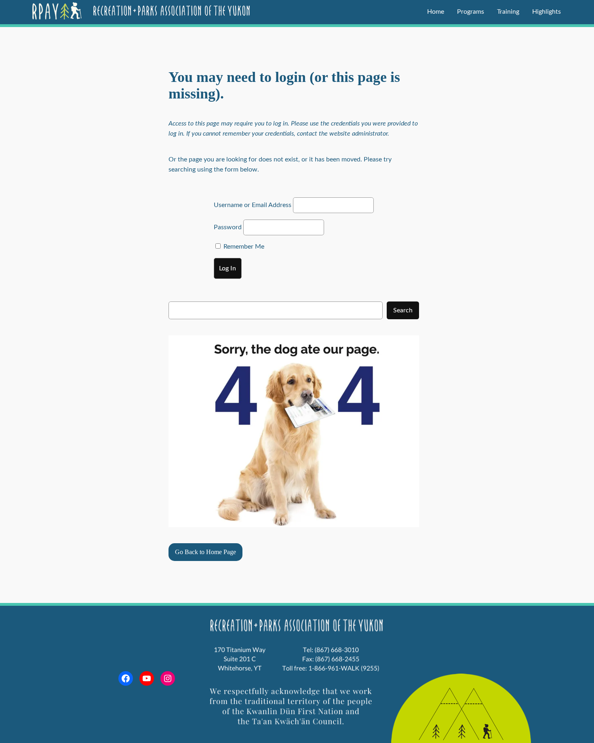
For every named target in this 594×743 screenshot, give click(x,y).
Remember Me (243, 246)
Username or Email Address (252, 205)
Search (403, 310)
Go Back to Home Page (205, 551)
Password (228, 227)
